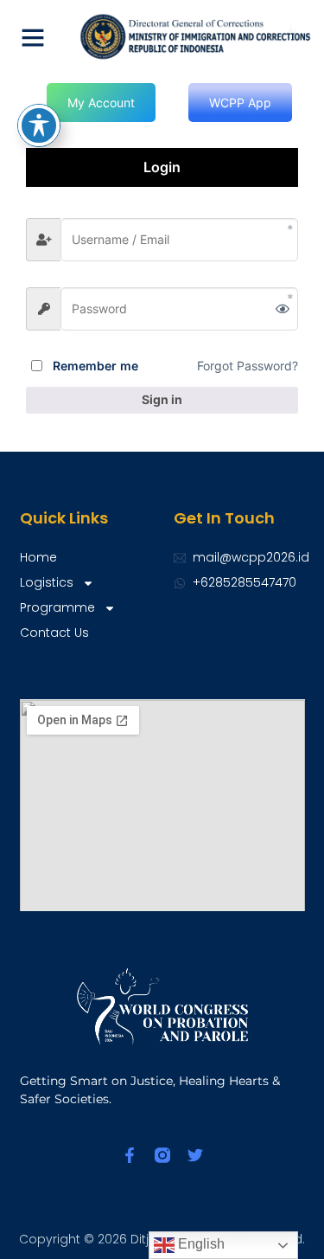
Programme (57, 607)
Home (38, 557)
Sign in (162, 399)
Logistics (46, 582)
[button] (33, 37)
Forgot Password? (247, 365)
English (200, 1244)
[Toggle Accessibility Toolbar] (39, 125)
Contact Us (54, 632)
